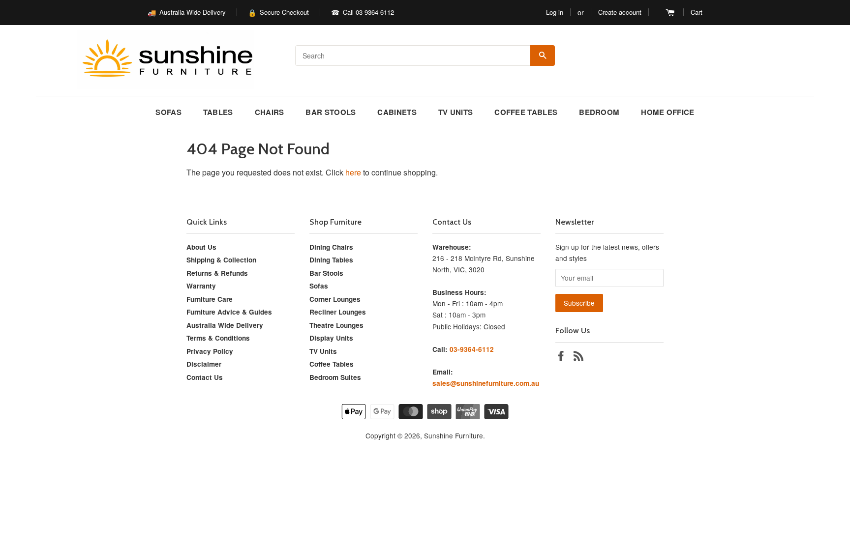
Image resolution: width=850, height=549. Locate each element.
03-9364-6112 (472, 349)
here (353, 172)
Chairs (269, 112)
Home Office (667, 112)
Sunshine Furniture (453, 435)
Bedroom (599, 112)
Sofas (168, 112)
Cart (696, 12)
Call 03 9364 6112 (368, 12)
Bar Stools (330, 112)
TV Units (455, 112)
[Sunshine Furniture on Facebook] (560, 357)
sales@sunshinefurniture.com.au (485, 383)
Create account (619, 12)
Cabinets (396, 112)
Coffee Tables (525, 112)
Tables (218, 112)
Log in (554, 12)
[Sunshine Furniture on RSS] (578, 357)
